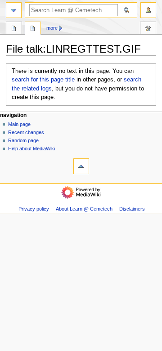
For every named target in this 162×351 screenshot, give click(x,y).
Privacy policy (33, 209)
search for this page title (43, 79)
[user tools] (148, 10)
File (14, 29)
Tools (148, 29)
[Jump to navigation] (14, 10)
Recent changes (26, 132)
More (52, 28)
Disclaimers (132, 209)
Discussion (32, 29)
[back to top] (81, 166)
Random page (23, 140)
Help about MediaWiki (31, 148)
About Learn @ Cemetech (84, 209)
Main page (19, 124)
